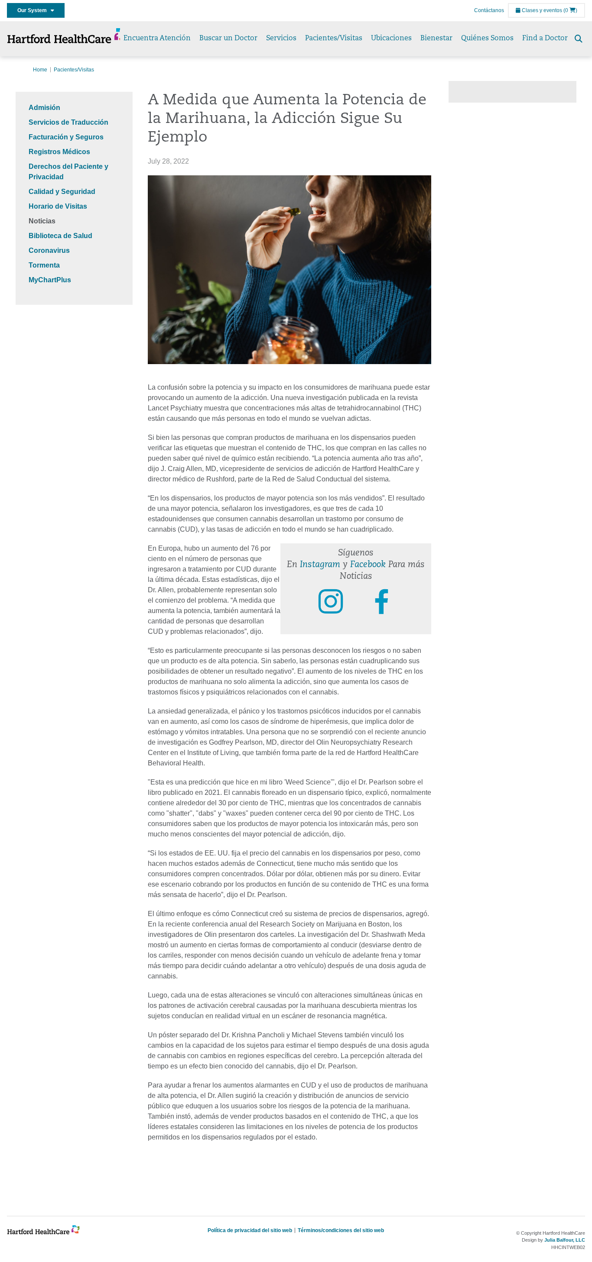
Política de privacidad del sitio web (250, 1230)
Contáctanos (489, 10)
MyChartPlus (50, 280)
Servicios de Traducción (68, 122)
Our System (34, 10)
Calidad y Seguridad (62, 191)
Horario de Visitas (58, 206)
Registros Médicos (59, 151)
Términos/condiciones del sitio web (341, 1230)
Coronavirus (49, 250)
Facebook (368, 565)
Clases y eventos (541, 10)
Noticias (42, 221)
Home (40, 70)
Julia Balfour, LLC (564, 1240)
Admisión (44, 107)
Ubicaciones (391, 38)
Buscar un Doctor (228, 38)
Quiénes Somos (487, 38)
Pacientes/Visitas (333, 38)
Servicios (281, 38)
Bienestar (436, 38)
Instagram (320, 565)
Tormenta (44, 265)
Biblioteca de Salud (60, 235)
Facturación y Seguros (66, 137)
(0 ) (570, 10)
